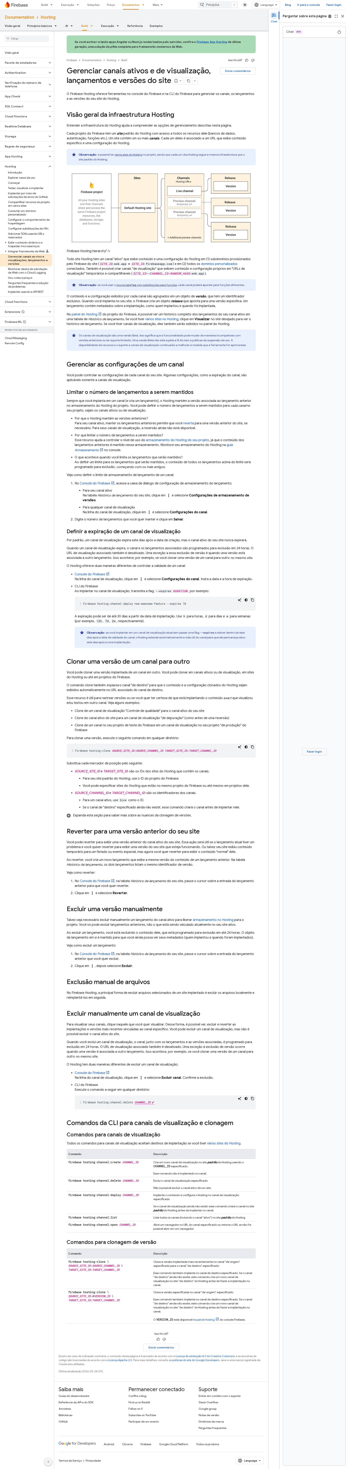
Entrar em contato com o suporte (219, 1396)
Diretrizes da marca (211, 1421)
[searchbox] (27, 38)
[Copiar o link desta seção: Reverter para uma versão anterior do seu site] (204, 831)
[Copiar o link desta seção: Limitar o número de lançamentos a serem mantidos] (198, 392)
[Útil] (247, 60)
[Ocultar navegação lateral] (48, 1462)
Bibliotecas (65, 1415)
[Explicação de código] (239, 600)
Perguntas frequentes (212, 1428)
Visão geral (12, 26)
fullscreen (336, 16)
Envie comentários (238, 71)
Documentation (19, 17)
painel (206, 1319)
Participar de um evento (144, 1421)
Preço (111, 5)
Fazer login (333, 5)
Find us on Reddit (139, 1402)
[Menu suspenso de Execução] (79, 5)
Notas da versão (209, 1415)
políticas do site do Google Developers (195, 1360)
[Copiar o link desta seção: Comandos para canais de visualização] (164, 1135)
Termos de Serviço (70, 1460)
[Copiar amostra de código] (252, 600)
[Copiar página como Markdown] (188, 80)
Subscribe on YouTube (142, 1415)
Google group (207, 1409)
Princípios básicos (39, 26)
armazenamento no (213, 920)
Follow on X (136, 1409)
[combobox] (218, 4)
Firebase (72, 60)
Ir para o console (308, 5)
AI (66, 26)
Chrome (127, 1444)
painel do (84, 314)
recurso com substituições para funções (146, 285)
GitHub (63, 1421)
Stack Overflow (208, 1402)
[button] (23, 62)
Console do (95, 483)
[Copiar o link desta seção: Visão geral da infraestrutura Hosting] (178, 115)
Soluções (93, 5)
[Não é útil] (253, 60)
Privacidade (93, 1460)
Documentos (131, 5)
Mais (156, 5)
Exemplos (156, 26)
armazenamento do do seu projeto (177, 440)
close (342, 16)
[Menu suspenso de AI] (73, 26)
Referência (135, 26)
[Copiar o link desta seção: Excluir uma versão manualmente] (167, 909)
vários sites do (128, 154)
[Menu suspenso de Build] (52, 5)
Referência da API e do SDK (76, 1402)
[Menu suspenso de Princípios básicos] (57, 26)
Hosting (48, 17)
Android (109, 1444)
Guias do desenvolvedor (74, 1396)
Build (44, 5)
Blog (288, 5)
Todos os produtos (207, 1444)
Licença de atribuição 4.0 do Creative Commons (204, 1356)
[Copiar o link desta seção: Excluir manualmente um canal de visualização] (204, 1014)
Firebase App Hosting (212, 42)
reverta (188, 423)
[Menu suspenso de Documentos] (144, 5)
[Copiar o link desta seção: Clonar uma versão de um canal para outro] (194, 662)
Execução (67, 5)
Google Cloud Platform (173, 1444)
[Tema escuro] (246, 600)
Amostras (65, 1409)
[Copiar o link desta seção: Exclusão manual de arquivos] (154, 982)
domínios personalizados (219, 264)
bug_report (329, 16)
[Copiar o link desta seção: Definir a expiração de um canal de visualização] (185, 531)
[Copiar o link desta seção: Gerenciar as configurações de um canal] (188, 364)
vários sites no (161, 319)
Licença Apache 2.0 (120, 1360)
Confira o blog (137, 1396)
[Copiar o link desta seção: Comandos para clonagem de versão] (160, 1242)
